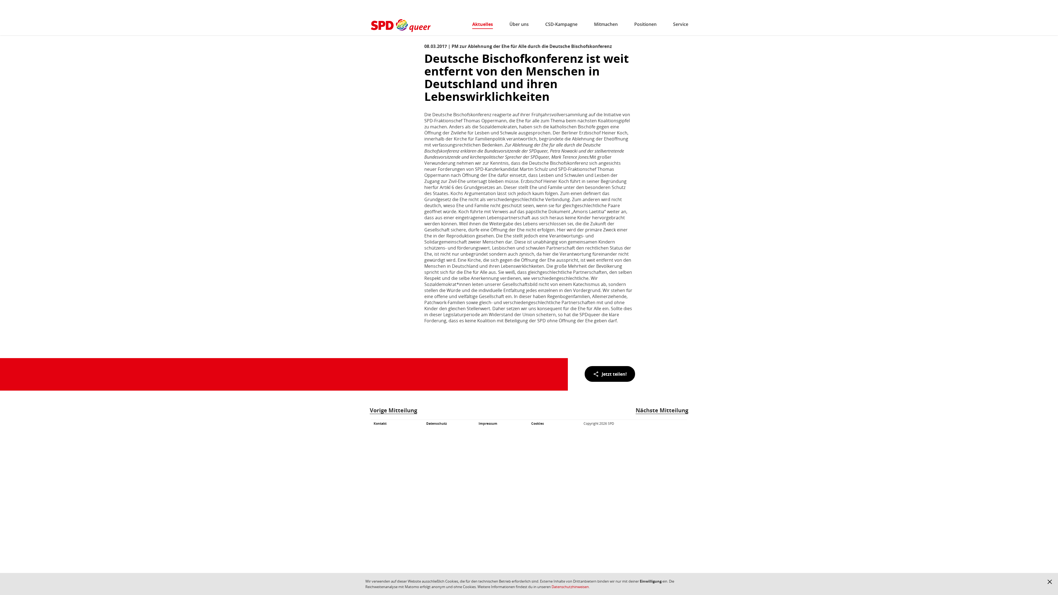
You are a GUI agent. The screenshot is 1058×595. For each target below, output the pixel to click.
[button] (1049, 581)
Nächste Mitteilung (662, 410)
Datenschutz (436, 423)
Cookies (537, 423)
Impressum (488, 423)
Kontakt (380, 423)
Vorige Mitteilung (393, 410)
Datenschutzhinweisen (570, 586)
